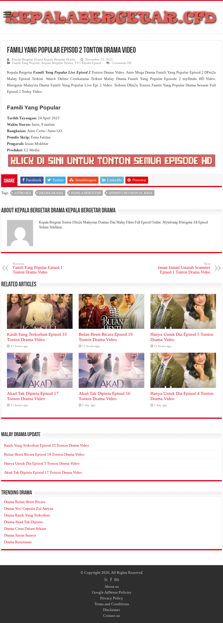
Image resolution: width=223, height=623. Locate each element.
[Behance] (117, 579)
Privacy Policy (111, 598)
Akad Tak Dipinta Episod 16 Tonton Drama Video (104, 396)
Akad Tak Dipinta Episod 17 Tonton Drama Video (33, 396)
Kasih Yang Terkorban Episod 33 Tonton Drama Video (37, 337)
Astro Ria (22, 193)
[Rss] (106, 579)
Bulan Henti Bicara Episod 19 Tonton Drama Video (106, 337)
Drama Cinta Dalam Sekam (25, 528)
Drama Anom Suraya (20, 535)
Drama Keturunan (18, 542)
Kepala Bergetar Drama (57, 63)
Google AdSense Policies (111, 592)
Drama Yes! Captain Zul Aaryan (28, 508)
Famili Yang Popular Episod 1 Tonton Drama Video (37, 268)
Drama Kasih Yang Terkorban (27, 515)
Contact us (111, 615)
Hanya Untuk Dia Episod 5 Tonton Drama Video (42, 463)
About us (112, 586)
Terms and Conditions (111, 604)
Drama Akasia (51, 193)
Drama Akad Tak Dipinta (23, 522)
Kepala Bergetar (86, 193)
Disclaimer (111, 610)
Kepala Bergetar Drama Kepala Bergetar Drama (43, 59)
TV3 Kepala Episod (88, 63)
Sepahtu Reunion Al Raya (130, 193)
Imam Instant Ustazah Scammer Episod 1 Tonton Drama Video (184, 268)
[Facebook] (111, 579)
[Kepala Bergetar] (111, 16)
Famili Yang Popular (26, 63)
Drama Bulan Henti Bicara (24, 502)
